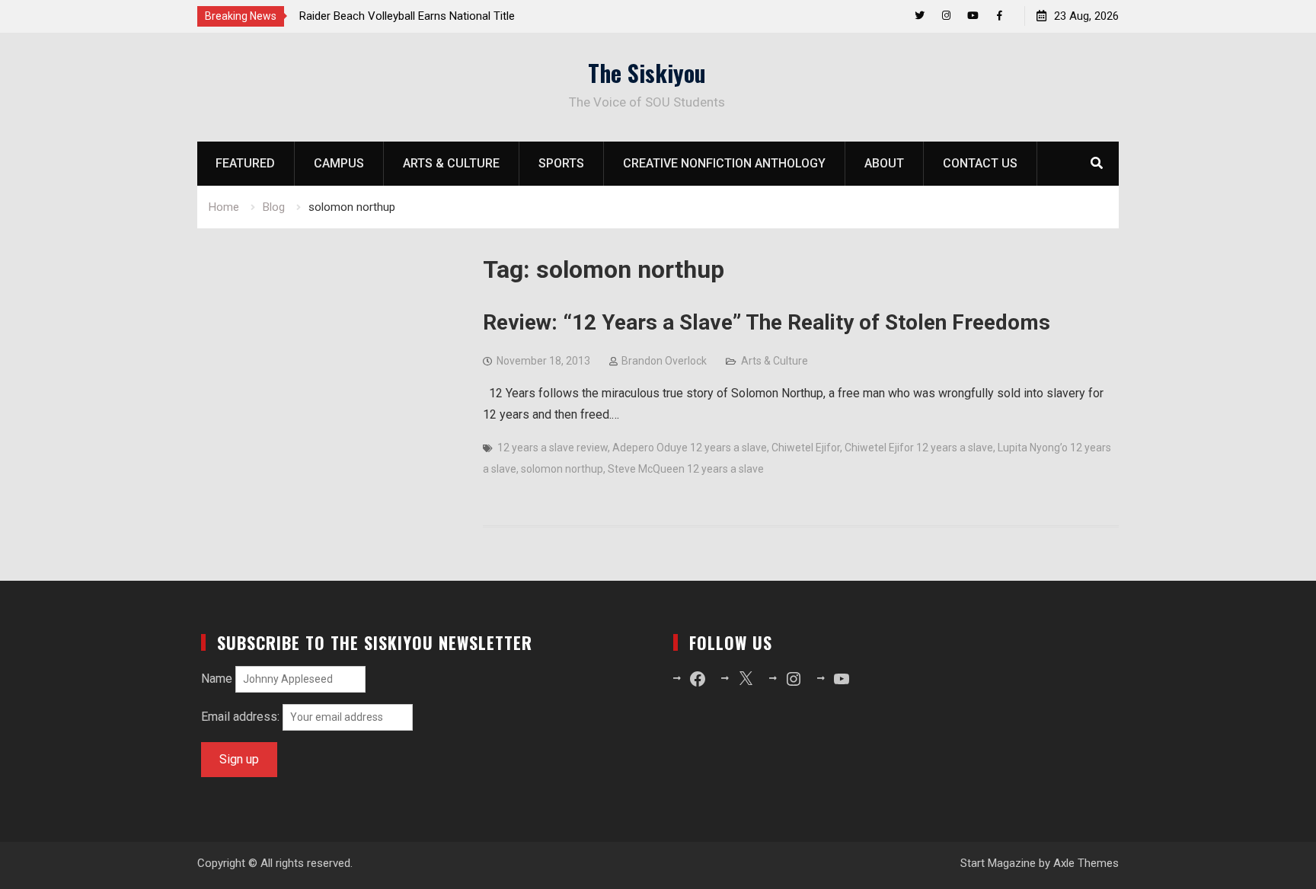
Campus (339, 163)
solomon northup (562, 469)
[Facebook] (999, 15)
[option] (436, 16)
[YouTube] (973, 15)
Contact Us (980, 163)
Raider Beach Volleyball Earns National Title (407, 16)
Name (216, 678)
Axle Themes (1086, 863)
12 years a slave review (552, 447)
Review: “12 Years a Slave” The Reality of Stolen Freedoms (766, 322)
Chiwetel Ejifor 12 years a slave (919, 447)
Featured (245, 163)
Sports (561, 163)
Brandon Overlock (664, 361)
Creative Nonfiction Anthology (724, 163)
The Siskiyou (647, 73)
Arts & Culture (451, 163)
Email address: (242, 716)
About (884, 163)
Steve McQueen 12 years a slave (686, 469)
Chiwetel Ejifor (805, 447)
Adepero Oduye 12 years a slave (689, 447)
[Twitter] (919, 15)
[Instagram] (946, 15)
